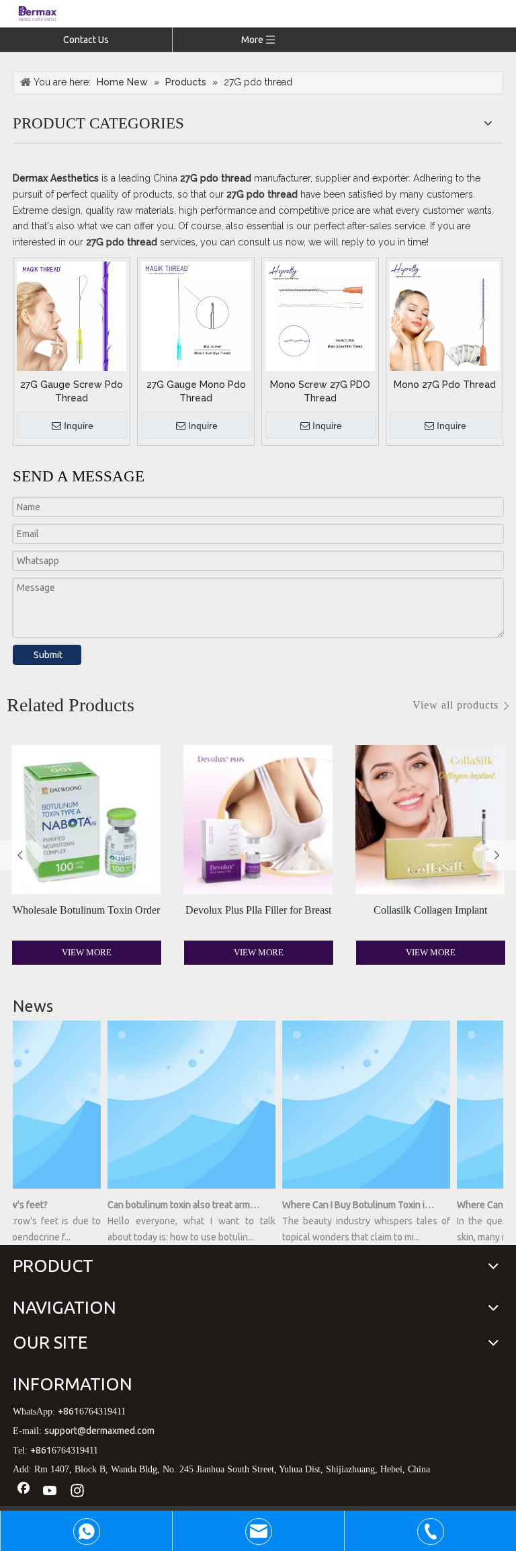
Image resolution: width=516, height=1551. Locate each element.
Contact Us (86, 39)
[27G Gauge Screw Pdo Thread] (71, 315)
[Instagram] (77, 1491)
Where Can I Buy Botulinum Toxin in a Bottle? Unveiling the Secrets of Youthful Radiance (351, 1204)
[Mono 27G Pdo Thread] (444, 315)
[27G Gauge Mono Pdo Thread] (196, 315)
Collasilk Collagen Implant (430, 910)
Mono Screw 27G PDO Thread (320, 391)
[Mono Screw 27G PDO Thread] (320, 315)
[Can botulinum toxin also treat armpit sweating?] (184, 1188)
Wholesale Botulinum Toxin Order (86, 910)
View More (87, 952)
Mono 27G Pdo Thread (445, 384)
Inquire (78, 425)
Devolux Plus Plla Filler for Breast (258, 910)
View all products (456, 705)
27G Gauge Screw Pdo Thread (71, 391)
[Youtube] (50, 1491)
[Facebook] (23, 1491)
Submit (48, 654)
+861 (68, 1411)
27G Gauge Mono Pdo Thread (196, 391)
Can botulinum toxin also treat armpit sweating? (176, 1204)
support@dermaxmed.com (99, 1430)
